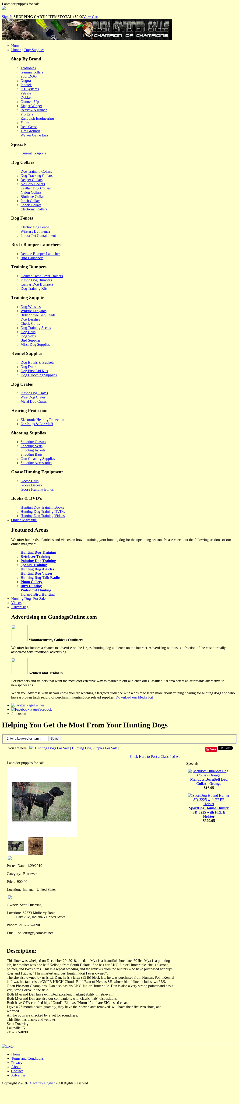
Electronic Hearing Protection (42, 420)
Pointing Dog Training (38, 561)
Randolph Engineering (37, 118)
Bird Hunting (31, 586)
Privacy (16, 1063)
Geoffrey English (42, 1083)
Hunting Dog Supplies (27, 50)
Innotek (26, 85)
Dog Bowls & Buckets (37, 362)
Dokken (26, 97)
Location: (14, 889)
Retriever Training (35, 557)
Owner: (12, 905)
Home (15, 46)
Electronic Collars (34, 209)
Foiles (25, 123)
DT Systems (30, 89)
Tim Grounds (30, 131)
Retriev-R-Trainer (34, 110)
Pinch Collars (30, 201)
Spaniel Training (34, 565)
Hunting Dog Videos (37, 573)
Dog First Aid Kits (34, 371)
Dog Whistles (31, 307)
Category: (14, 874)
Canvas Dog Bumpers (37, 284)
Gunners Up (30, 102)
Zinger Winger (31, 106)
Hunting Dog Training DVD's (43, 512)
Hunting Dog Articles (37, 569)
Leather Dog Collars (36, 188)
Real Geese (29, 127)
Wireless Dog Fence (35, 231)
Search (55, 738)
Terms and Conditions (27, 1058)
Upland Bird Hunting (38, 594)
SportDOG (29, 76)
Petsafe (26, 93)
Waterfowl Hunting (36, 590)
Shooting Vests (31, 446)
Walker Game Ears (34, 135)
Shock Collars (31, 205)
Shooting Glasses (33, 442)
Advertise (18, 1075)
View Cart (90, 17)
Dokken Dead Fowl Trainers (42, 276)
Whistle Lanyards (33, 311)
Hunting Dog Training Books (42, 507)
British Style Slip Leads (38, 315)
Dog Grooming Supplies (39, 375)
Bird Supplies (31, 340)
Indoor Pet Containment (38, 236)
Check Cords (30, 323)
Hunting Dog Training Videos (43, 516)
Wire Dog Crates (33, 397)
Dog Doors (29, 367)
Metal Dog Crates (34, 401)
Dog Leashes (30, 319)
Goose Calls (30, 481)
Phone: (12, 925)
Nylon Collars (31, 192)
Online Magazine (24, 520)
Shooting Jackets (33, 450)
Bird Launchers (32, 258)
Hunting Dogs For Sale (28, 599)
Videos (16, 603)
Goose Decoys (31, 485)
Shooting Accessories (36, 463)
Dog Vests (28, 336)
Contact (17, 1071)
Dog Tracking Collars (37, 176)
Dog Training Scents (36, 328)
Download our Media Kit (134, 697)
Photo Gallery (31, 582)
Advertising (19, 607)
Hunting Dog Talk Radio (40, 578)
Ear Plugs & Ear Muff (37, 424)
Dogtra (26, 81)
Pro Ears (27, 114)
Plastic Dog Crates (34, 393)
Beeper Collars (31, 180)
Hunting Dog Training (38, 552)
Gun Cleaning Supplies (38, 459)
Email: (11, 933)
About (16, 1067)
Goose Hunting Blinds (37, 489)
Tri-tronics (28, 68)
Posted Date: (16, 866)
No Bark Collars (33, 184)
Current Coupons (33, 153)
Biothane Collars (33, 197)
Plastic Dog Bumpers (36, 280)
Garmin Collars (32, 72)
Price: (11, 882)
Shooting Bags (31, 454)
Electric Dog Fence (35, 227)
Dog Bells (28, 332)
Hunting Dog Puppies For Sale (94, 748)
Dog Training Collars (36, 171)
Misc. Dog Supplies (35, 344)
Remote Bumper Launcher (40, 254)
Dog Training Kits (34, 288)
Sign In (7, 17)
